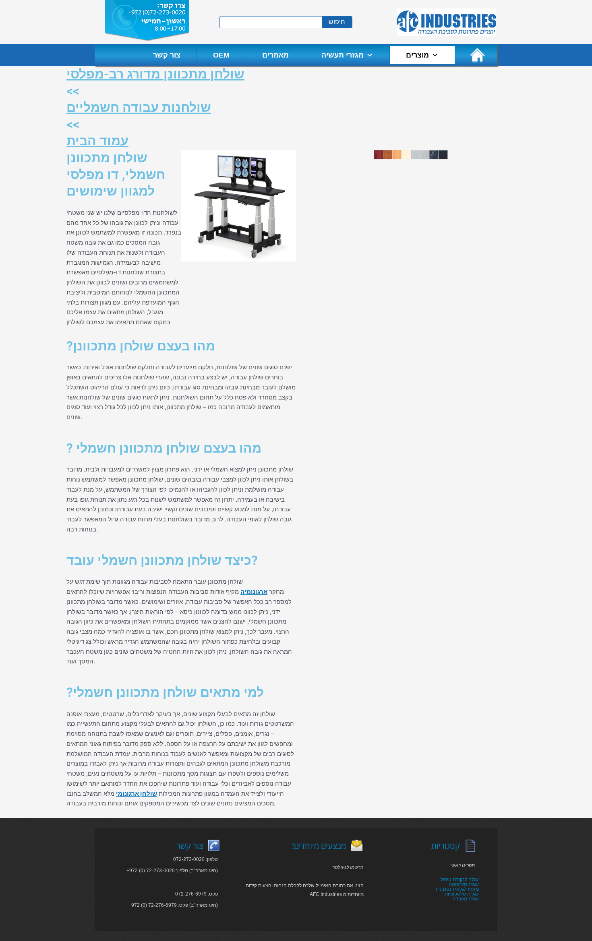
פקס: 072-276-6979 (196, 894)
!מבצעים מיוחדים (319, 845)
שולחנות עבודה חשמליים (138, 107)
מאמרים (275, 55)
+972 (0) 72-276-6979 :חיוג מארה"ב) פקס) (173, 905)
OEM (221, 55)
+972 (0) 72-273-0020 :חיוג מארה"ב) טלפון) (172, 870)
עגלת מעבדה (465, 899)
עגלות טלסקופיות (462, 894)
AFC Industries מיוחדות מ (337, 894)
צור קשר (166, 55)
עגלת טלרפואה (464, 884)
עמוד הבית (97, 140)
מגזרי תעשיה (342, 55)
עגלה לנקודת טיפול (460, 879)
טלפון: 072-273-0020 (195, 859)
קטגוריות (445, 845)
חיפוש (337, 22)
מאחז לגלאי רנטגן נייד (457, 889)
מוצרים (417, 55)
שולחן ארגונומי (136, 793)
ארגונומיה (253, 591)
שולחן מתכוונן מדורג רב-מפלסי (155, 74)
